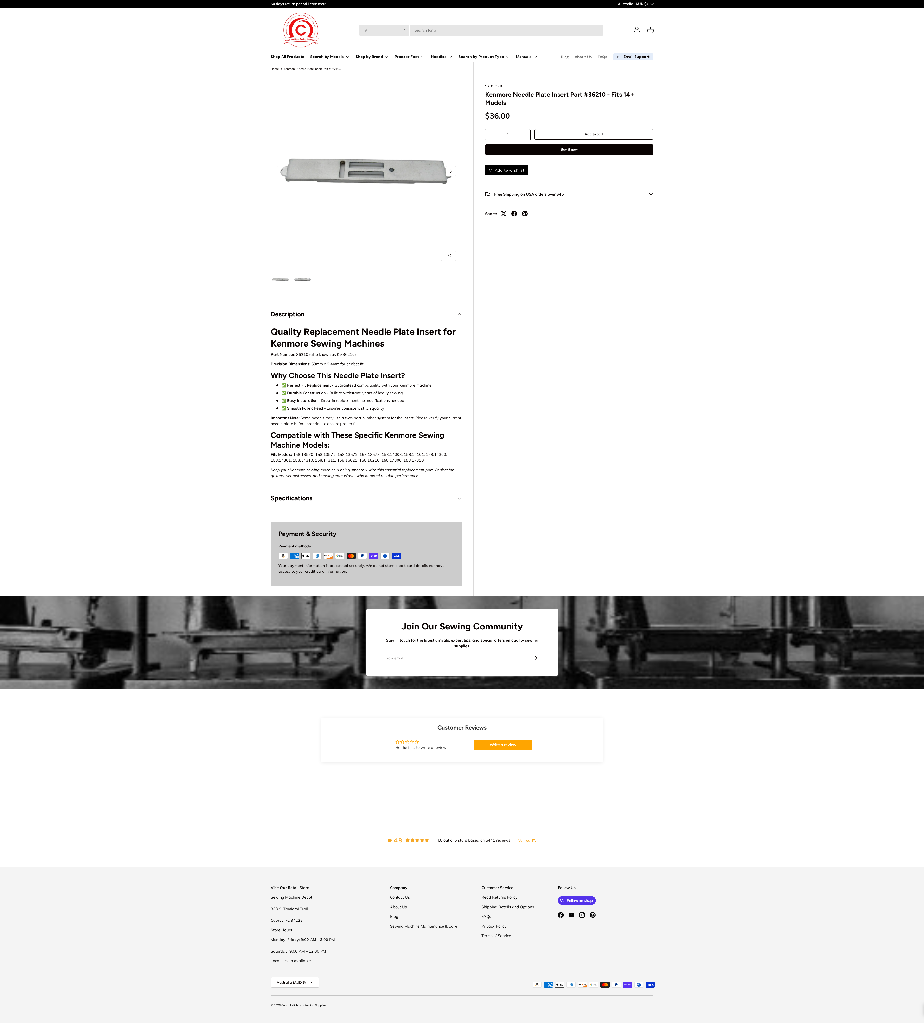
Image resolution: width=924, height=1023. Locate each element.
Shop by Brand (369, 56)
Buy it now (569, 149)
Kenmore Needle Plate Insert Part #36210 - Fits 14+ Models (312, 68)
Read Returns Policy (499, 897)
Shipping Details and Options (507, 906)
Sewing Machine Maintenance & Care (423, 926)
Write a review (503, 744)
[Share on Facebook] (514, 213)
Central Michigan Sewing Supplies (303, 1005)
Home (275, 68)
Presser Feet (407, 56)
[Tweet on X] (503, 213)
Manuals (524, 56)
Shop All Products (287, 56)
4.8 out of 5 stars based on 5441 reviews (473, 840)
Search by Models (327, 56)
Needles (439, 56)
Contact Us (400, 897)
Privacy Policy (494, 926)
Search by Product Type (481, 56)
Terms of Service (496, 935)
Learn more (317, 4)
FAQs (602, 56)
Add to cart (594, 134)
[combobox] (481, 30)
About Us (583, 56)
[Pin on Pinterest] (525, 213)
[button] (650, 30)
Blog (565, 56)
